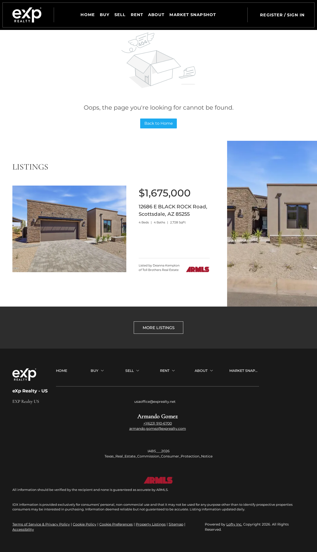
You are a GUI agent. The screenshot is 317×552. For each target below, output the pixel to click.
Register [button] (271, 15)
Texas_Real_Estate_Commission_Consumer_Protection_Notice (158, 456)
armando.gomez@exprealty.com (157, 428)
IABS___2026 (159, 451)
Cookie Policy (84, 524)
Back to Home (158, 123)
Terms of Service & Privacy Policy (41, 524)
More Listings (159, 327)
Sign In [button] (296, 15)
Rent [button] (137, 14)
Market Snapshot (192, 14)
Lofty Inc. (234, 524)
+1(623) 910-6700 (157, 423)
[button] (26, 15)
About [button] (156, 14)
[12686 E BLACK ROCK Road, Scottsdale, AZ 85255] (69, 271)
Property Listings (151, 524)
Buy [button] (104, 14)
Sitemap (176, 524)
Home (87, 14)
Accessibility (23, 529)
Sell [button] (120, 14)
